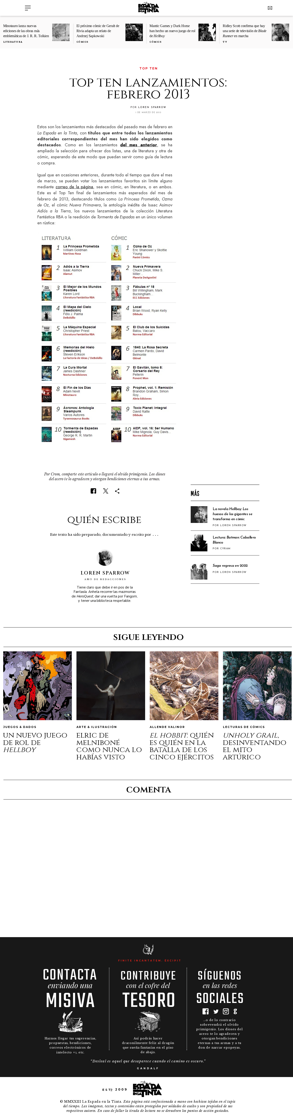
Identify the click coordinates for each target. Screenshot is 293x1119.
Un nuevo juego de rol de (35, 742)
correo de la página (74, 187)
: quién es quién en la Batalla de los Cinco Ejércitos (181, 746)
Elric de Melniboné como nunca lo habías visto (109, 746)
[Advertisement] (225, 407)
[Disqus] (148, 867)
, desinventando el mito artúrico (254, 746)
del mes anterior (138, 145)
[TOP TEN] (40, 68)
